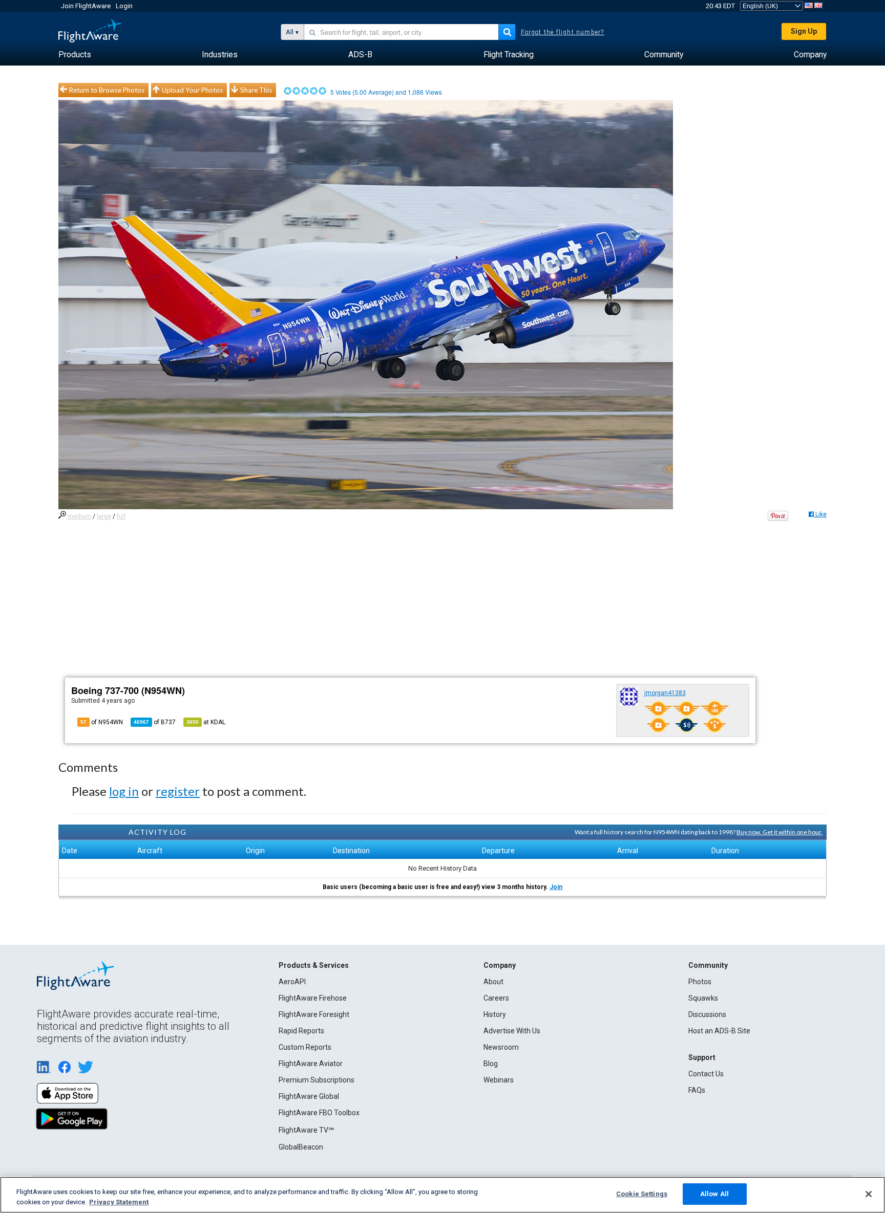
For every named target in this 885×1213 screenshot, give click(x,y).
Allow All (714, 1194)
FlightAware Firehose (313, 998)
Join (556, 887)
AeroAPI (292, 982)
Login (124, 6)
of (155, 722)
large (104, 516)
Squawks (703, 998)
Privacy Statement (119, 1202)
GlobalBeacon (301, 1147)
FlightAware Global (309, 1096)
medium (79, 516)
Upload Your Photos (192, 90)
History (494, 1014)
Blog (490, 1063)
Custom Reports (305, 1047)
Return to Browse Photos (106, 90)
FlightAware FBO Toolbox (319, 1113)
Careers (496, 998)
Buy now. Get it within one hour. (779, 832)
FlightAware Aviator (311, 1063)
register (178, 791)
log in (124, 791)
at (205, 722)
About (493, 982)
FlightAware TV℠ (306, 1130)
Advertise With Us (511, 1031)
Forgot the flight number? (562, 32)
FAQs (696, 1090)
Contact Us (706, 1074)
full (121, 516)
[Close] (868, 1194)
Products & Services (314, 965)
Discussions (707, 1014)
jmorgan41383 (665, 693)
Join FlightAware (86, 6)
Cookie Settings (641, 1194)
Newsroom (501, 1047)
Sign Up (804, 31)
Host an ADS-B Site (719, 1031)
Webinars (498, 1080)
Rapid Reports (301, 1031)
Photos (699, 982)
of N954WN (101, 722)
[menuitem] (75, 55)
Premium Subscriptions (316, 1080)
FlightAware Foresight (314, 1014)
